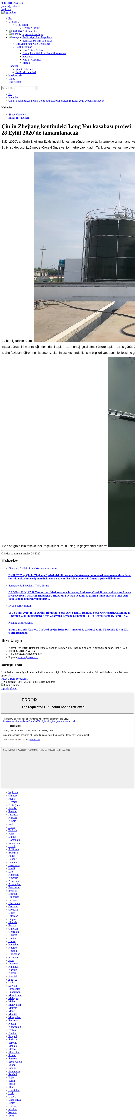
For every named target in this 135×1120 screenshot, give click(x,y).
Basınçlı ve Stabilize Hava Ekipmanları (44, 53)
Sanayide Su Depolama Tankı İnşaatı (28, 585)
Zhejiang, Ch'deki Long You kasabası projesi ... (34, 568)
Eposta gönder (9, 688)
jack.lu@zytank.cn (28, 657)
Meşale (26, 62)
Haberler (13, 65)
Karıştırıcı (27, 56)
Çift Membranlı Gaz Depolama (32, 43)
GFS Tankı (21, 24)
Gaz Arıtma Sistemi (33, 50)
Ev (10, 18)
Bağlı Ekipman (23, 46)
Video (11, 78)
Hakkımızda (15, 75)
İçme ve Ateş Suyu (32, 34)
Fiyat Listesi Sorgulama (14, 678)
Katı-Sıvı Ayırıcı (31, 59)
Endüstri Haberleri (25, 72)
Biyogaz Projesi (31, 27)
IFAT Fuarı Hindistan (20, 605)
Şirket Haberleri (24, 69)
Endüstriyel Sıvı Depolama (37, 37)
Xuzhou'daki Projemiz (20, 622)
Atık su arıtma (30, 31)
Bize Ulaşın (14, 81)
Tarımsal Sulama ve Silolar (37, 40)
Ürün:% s (13, 21)
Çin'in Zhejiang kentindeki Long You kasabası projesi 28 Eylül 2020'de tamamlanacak (56, 100)
